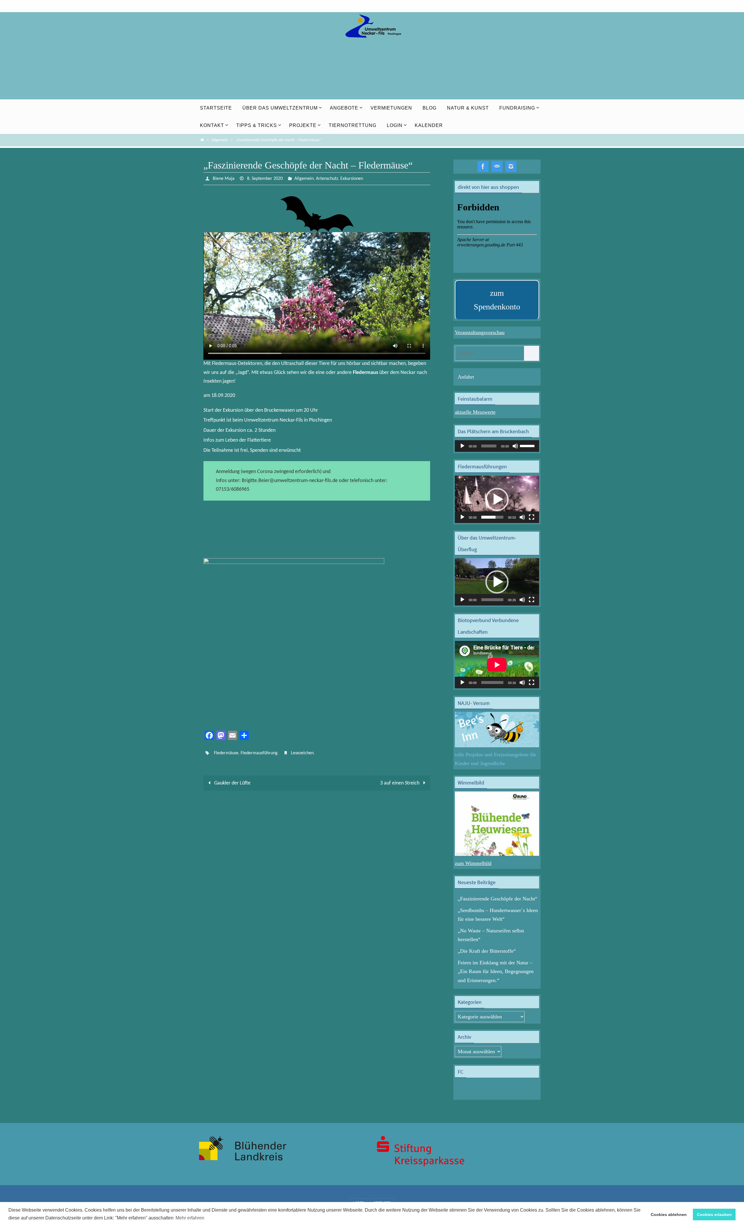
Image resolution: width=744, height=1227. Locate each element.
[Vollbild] (531, 517)
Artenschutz (327, 178)
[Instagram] (510, 166)
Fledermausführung (259, 753)
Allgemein (220, 140)
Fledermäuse (226, 753)
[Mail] (496, 166)
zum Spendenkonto (497, 300)
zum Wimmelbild (473, 863)
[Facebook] (483, 166)
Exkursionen (351, 178)
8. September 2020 (265, 178)
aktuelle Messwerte (475, 412)
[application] (497, 446)
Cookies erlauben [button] (714, 1214)
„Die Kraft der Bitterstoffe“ (487, 951)
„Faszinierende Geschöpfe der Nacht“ (497, 899)
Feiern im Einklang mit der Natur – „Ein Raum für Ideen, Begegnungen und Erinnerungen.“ (496, 971)
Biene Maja (224, 178)
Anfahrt (466, 377)
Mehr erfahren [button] (190, 1217)
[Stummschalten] (515, 446)
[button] (497, 499)
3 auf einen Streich (400, 783)
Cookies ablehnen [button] (669, 1214)
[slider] (528, 445)
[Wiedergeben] (462, 446)
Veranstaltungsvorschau (480, 332)
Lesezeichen (302, 753)
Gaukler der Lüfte (232, 783)
